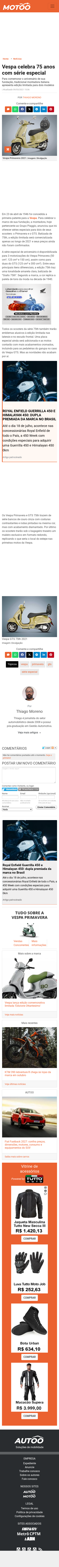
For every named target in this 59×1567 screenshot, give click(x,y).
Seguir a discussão (54, 747)
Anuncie (29, 1467)
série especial (29, 671)
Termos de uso (29, 1508)
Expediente (29, 1463)
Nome (5, 793)
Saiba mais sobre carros (17, 1156)
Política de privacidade (29, 1512)
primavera (38, 664)
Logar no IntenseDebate (10, 789)
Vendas (18, 941)
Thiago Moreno (32, 97)
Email (22, 793)
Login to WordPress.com (28, 789)
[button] (8, 109)
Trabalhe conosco (29, 1471)
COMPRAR (29, 1238)
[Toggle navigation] (52, 6)
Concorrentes (21, 945)
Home (6, 59)
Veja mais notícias (14, 1014)
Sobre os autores (29, 1475)
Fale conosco (29, 1478)
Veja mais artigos (28, 732)
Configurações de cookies (29, 1516)
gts (49, 664)
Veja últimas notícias (15, 1084)
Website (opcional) (47, 793)
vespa (24, 664)
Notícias (17, 59)
